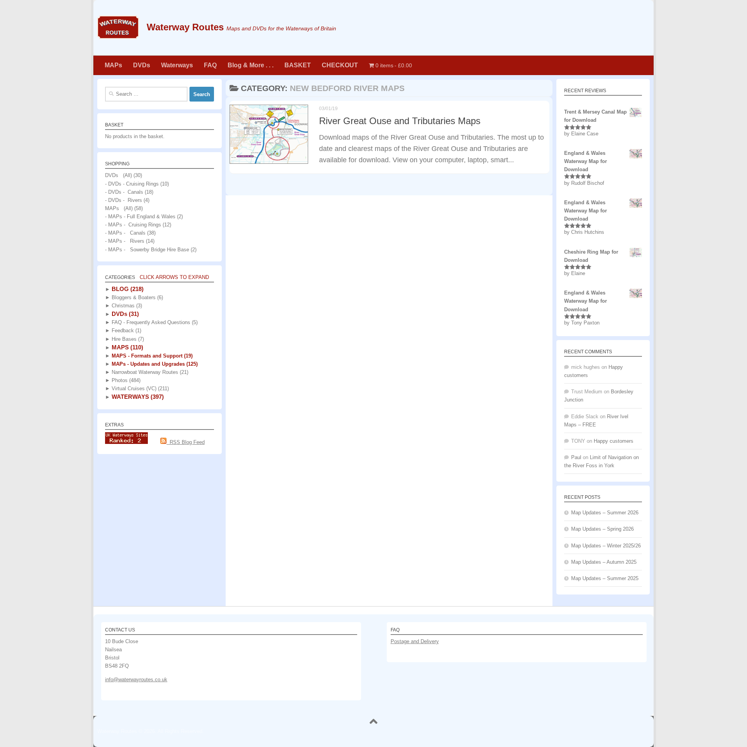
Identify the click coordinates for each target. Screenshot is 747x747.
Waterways (177, 65)
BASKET (297, 65)
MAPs (113, 65)
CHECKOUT (340, 65)
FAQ (210, 65)
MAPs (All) (119, 208)
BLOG (127, 289)
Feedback (125, 330)
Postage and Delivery (415, 641)
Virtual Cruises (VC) (139, 388)
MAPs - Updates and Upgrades (154, 364)
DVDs (141, 65)
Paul (576, 457)
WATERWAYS (137, 396)
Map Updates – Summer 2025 (604, 578)
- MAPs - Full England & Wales (140, 216)
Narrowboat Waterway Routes (149, 372)
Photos (125, 380)
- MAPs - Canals (125, 233)
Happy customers (613, 441)
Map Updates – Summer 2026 (604, 513)
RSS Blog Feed (186, 442)
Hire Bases (127, 339)
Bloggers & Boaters (136, 297)
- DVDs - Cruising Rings (132, 184)
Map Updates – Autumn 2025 (604, 562)
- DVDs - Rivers (123, 200)
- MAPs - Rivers (124, 241)
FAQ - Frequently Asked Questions (154, 322)
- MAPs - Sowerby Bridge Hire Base (147, 250)
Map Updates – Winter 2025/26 (606, 546)
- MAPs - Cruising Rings (133, 225)
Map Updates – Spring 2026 (602, 529)
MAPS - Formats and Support (151, 356)
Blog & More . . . (251, 65)
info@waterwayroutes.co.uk (136, 679)
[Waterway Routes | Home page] (118, 27)
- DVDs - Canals (124, 192)
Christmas (126, 306)
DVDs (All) (118, 175)
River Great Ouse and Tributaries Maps (399, 121)
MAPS (126, 347)
